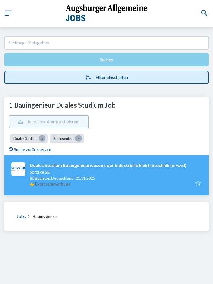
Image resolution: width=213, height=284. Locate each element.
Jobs (21, 216)
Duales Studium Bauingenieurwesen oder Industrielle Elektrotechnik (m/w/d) (108, 165)
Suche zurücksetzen (32, 149)
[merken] (198, 183)
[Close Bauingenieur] (78, 138)
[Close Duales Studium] (42, 138)
